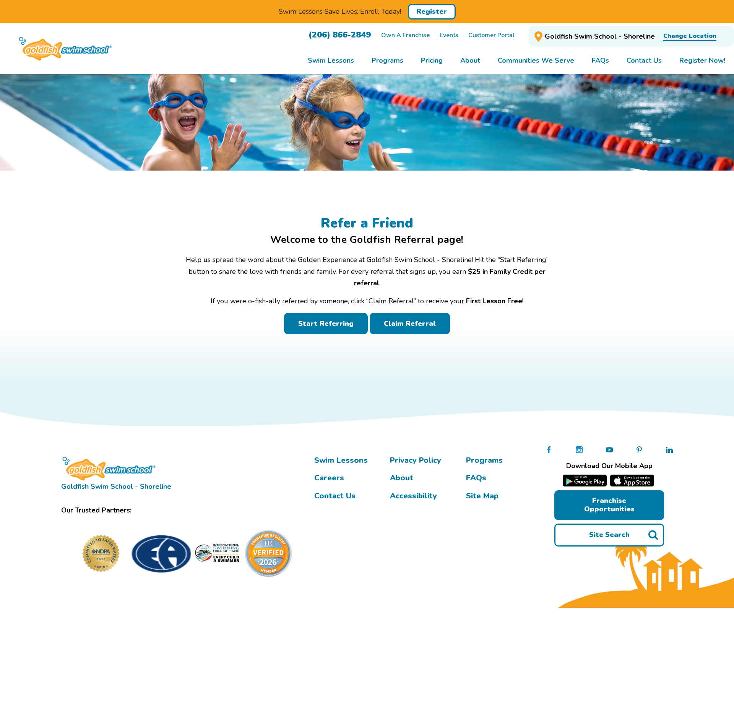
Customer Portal (491, 35)
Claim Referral (410, 323)
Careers (329, 478)
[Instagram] (579, 449)
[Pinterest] (639, 449)
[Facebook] (549, 449)
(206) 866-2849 (340, 35)
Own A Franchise (405, 35)
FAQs (476, 478)
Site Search (609, 534)
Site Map (482, 496)
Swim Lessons (341, 460)
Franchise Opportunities (609, 505)
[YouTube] (609, 449)
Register (431, 11)
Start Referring (326, 323)
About (401, 478)
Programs (484, 460)
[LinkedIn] (669, 449)
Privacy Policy (415, 460)
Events (449, 35)
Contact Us (335, 496)
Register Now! (702, 60)
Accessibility (413, 496)
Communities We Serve (536, 60)
